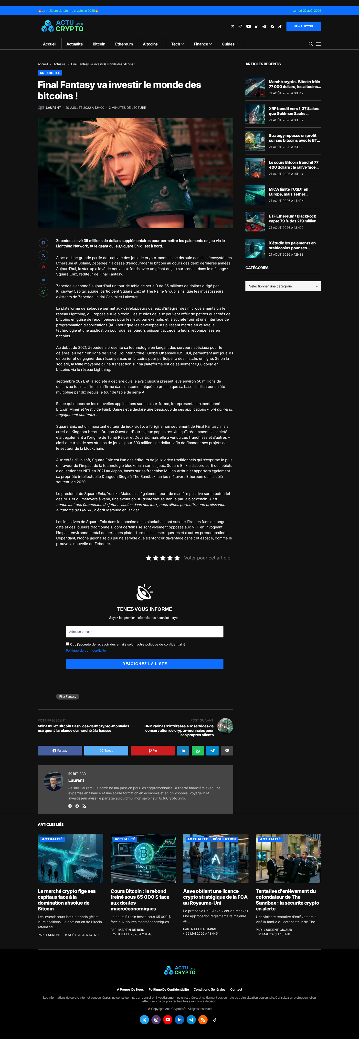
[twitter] (232, 26)
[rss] (272, 26)
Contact (236, 989)
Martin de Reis (131, 930)
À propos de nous (130, 989)
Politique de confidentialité (86, 650)
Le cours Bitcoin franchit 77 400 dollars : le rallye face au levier (295, 167)
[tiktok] (280, 26)
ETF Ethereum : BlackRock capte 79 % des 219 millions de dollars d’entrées (294, 221)
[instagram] (240, 26)
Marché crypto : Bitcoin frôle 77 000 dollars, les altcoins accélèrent (294, 86)
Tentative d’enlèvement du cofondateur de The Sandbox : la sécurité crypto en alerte (287, 900)
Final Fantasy (67, 696)
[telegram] (264, 26)
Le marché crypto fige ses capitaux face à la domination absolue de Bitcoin (67, 900)
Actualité (59, 64)
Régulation (224, 839)
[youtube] (248, 26)
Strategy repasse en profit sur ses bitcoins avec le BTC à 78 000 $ (294, 140)
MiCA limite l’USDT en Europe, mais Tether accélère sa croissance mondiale (290, 196)
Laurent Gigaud (278, 930)
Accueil (43, 64)
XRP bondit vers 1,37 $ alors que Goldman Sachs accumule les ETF (294, 113)
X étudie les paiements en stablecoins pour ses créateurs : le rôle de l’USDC (294, 248)
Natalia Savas (203, 929)
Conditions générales (209, 989)
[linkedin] (256, 26)
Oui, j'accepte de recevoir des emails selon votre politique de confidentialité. (127, 644)
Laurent (53, 107)
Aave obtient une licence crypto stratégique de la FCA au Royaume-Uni (215, 897)
